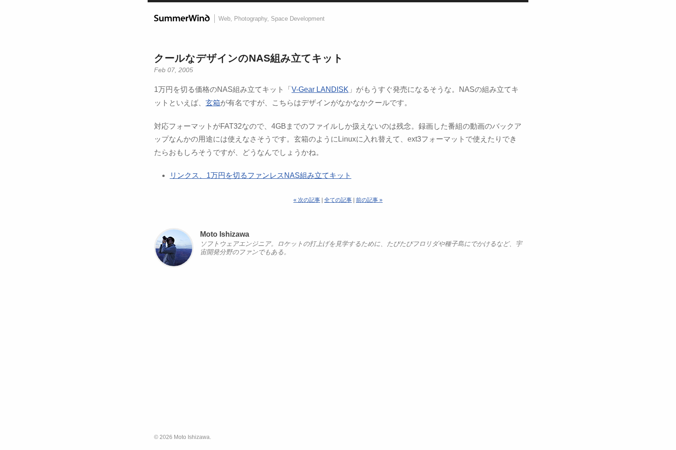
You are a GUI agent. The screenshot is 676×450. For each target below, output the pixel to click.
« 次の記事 (306, 200)
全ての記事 (338, 200)
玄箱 (213, 103)
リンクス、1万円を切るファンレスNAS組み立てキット (260, 175)
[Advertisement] (338, 354)
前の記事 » (369, 200)
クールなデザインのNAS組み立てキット (249, 58)
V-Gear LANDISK (320, 89)
